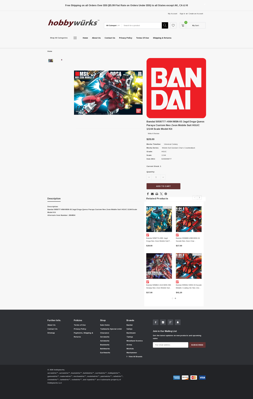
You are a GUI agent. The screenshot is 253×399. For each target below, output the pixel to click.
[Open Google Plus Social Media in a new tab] (170, 322)
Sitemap (51, 333)
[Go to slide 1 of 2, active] (172, 298)
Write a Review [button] (153, 133)
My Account (172, 14)
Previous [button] (195, 197)
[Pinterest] (165, 194)
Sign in (182, 14)
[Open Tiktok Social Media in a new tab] (163, 322)
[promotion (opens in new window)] (127, 2)
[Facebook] (148, 194)
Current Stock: (154, 166)
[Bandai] (176, 88)
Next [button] (199, 197)
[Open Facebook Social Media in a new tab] (155, 322)
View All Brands (135, 357)
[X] (161, 194)
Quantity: (151, 172)
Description (54, 198)
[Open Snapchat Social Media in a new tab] (178, 322)
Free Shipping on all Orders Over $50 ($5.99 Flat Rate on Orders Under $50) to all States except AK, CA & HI (126, 5)
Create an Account (196, 14)
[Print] (156, 194)
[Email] (152, 194)
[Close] (204, 4)
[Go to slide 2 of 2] (175, 298)
